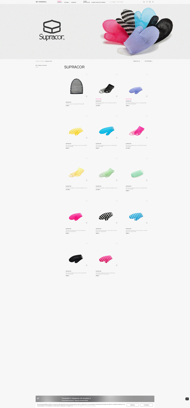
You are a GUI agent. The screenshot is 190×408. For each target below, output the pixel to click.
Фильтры (135, 61)
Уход (37, 67)
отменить (146, 405)
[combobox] (147, 61)
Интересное (86, 2)
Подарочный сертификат (98, 2)
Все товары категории (41, 65)
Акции (85, 1)
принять (132, 405)
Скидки (59, 1)
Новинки (73, 2)
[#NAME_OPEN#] (187, 398)
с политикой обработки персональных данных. (84, 405)
